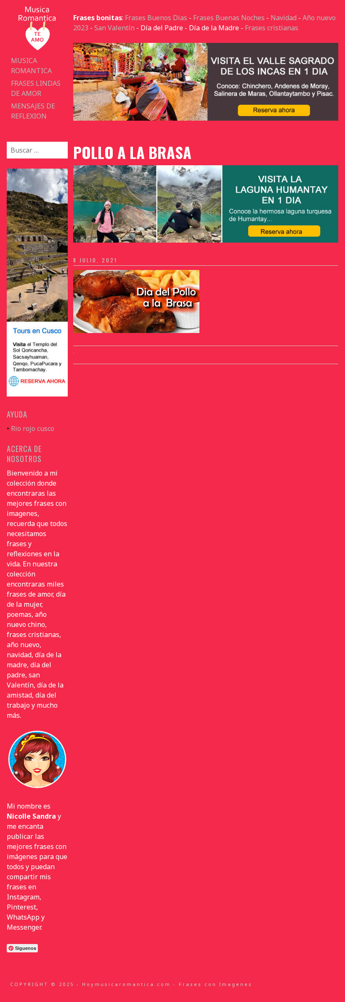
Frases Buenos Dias (156, 17)
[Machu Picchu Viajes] (205, 118)
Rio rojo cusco (32, 428)
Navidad (284, 17)
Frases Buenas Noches (229, 17)
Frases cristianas (271, 27)
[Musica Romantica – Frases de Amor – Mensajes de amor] (37, 49)
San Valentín (114, 27)
